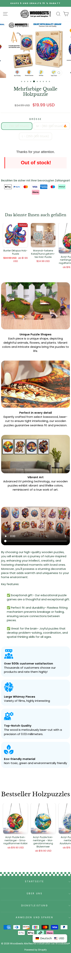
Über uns (34, 893)
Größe (35, 119)
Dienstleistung (34, 905)
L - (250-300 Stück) (35, 136)
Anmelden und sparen (34, 917)
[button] (50, 938)
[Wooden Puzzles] (35, 14)
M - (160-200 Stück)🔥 (51, 126)
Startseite (34, 881)
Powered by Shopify (35, 949)
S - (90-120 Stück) (16, 126)
